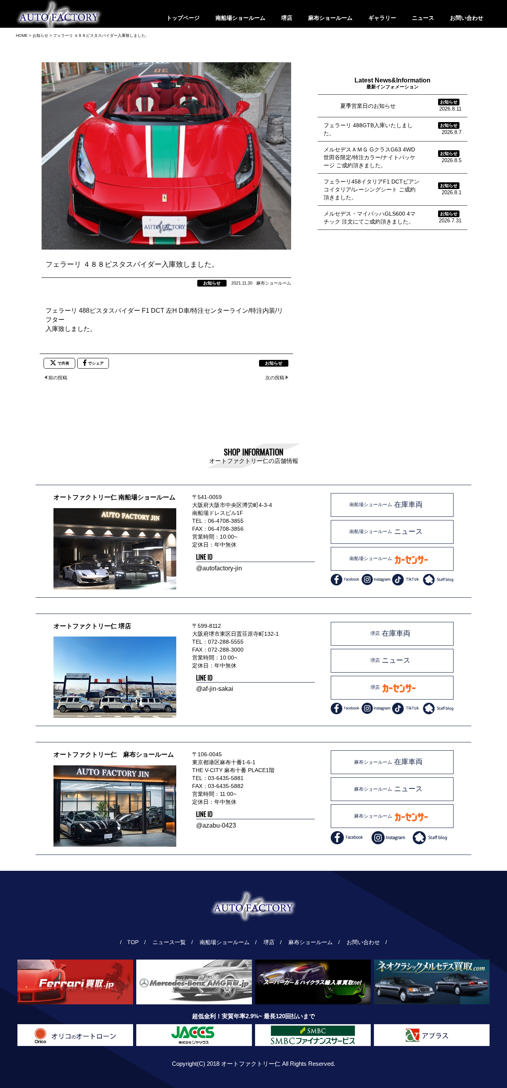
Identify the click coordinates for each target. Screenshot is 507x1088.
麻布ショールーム (330, 18)
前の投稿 (57, 378)
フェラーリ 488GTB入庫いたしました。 (368, 129)
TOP (133, 942)
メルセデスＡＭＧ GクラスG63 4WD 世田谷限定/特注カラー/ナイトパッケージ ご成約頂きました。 (370, 157)
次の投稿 (274, 378)
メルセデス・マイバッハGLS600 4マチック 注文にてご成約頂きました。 (370, 217)
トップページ (183, 18)
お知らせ (212, 283)
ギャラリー (382, 18)
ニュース (423, 18)
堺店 (286, 18)
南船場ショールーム (240, 18)
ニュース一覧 (170, 942)
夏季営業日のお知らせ (360, 106)
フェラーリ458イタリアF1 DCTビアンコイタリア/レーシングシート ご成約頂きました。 (371, 189)
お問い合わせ (466, 18)
